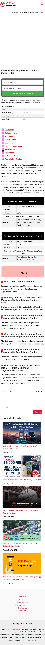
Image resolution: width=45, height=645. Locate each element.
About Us (22, 597)
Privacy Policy (22, 602)
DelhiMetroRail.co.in (13, 629)
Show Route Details (23, 93)
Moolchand (9, 130)
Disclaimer (22, 600)
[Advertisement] (22, 37)
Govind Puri (9, 143)
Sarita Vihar (10, 153)
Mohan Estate (10, 156)
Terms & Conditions (22, 605)
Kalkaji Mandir (10, 139)
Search (5, 408)
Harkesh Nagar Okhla (13, 146)
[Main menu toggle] (42, 4)
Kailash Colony (11, 133)
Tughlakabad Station (13, 159)
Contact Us (22, 608)
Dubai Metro (22, 611)
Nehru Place (10, 136)
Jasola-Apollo (10, 149)
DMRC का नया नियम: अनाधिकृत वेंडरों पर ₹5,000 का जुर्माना (22, 480)
